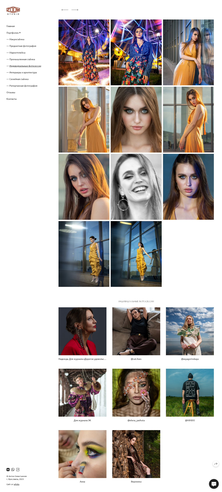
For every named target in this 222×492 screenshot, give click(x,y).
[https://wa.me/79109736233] (12, 469)
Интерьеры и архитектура (23, 72)
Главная (11, 26)
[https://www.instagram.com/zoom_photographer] (17, 469)
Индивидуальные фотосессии (25, 65)
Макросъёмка (16, 39)
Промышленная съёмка (22, 59)
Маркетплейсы (17, 52)
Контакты (12, 98)
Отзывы (11, 92)
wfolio (16, 484)
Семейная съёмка (18, 78)
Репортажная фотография (23, 85)
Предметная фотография (22, 45)
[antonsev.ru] (13, 10)
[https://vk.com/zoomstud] (8, 469)
